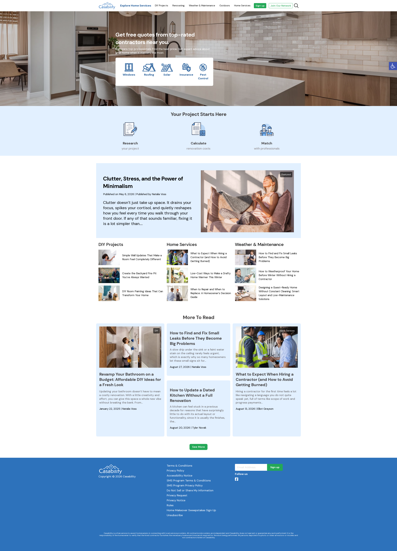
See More (198, 447)
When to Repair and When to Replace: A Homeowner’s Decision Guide (210, 293)
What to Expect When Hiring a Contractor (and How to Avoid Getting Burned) (208, 257)
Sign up (260, 5)
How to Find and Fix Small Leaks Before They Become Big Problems (278, 257)
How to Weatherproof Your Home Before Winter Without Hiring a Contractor (279, 275)
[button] (393, 66)
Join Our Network (280, 5)
